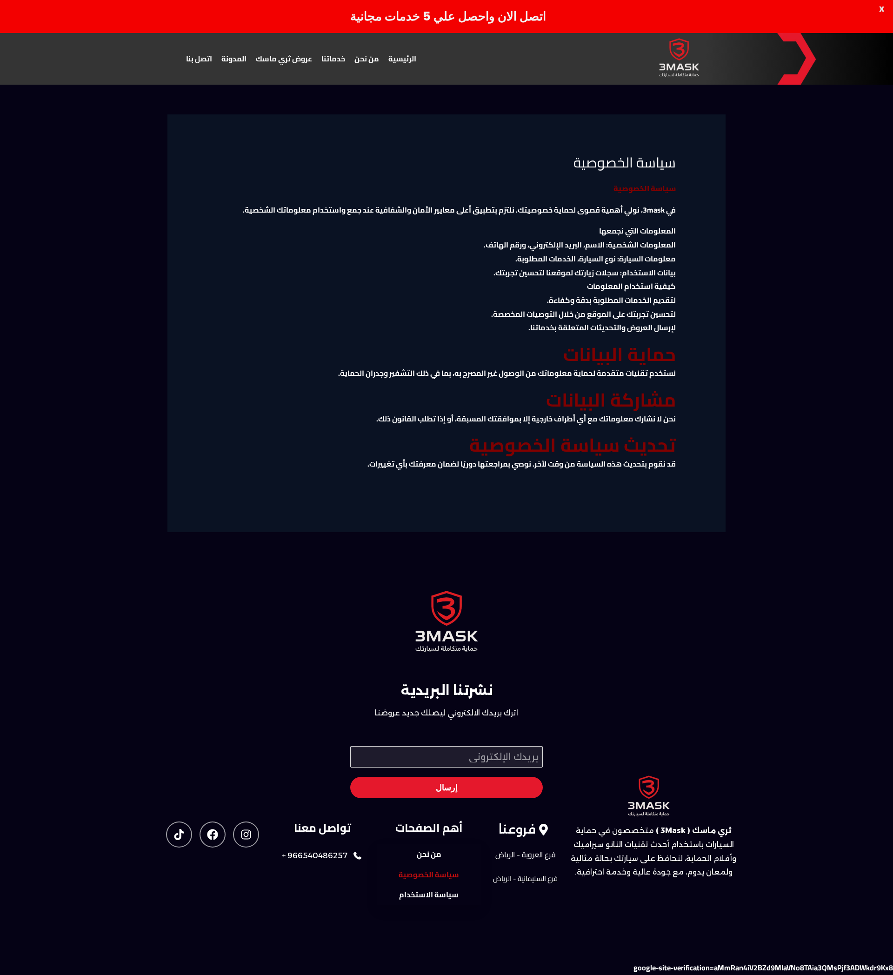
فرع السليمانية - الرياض (525, 878)
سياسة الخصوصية (429, 875)
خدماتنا (333, 59)
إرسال (447, 787)
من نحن (366, 59)
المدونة (234, 59)
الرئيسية (402, 59)
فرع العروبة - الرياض (525, 854)
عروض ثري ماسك (284, 59)
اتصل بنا (199, 59)
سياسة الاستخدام (429, 895)
